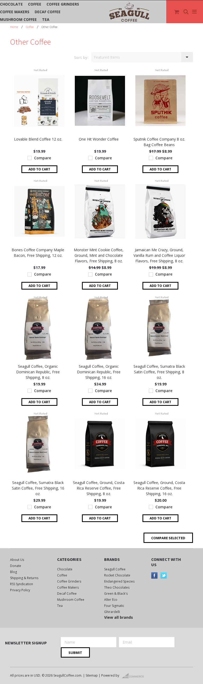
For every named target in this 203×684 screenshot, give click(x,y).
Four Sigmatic (114, 605)
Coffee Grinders (63, 4)
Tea (45, 19)
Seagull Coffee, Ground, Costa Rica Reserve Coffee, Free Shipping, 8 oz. (98, 488)
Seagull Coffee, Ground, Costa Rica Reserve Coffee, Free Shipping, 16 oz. (159, 488)
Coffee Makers (14, 11)
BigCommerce (134, 676)
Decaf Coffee (48, 11)
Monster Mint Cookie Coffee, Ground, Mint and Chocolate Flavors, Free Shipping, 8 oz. (98, 255)
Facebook (154, 575)
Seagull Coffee (115, 569)
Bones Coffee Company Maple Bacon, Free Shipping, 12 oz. (38, 252)
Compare (42, 157)
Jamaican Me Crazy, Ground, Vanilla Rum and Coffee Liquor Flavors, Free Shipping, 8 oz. (159, 255)
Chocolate (11, 4)
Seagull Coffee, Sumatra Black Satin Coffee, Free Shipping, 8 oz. (159, 372)
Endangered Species (119, 581)
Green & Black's (116, 593)
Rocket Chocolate (117, 575)
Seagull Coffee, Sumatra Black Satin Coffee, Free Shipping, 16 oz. (38, 488)
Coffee (34, 4)
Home (14, 27)
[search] (186, 12)
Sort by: (81, 57)
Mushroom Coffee (18, 19)
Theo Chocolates (117, 587)
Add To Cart (39, 169)
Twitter (163, 575)
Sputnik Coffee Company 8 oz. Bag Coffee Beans (159, 142)
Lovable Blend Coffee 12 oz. (38, 139)
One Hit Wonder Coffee (99, 139)
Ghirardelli (112, 611)
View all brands (118, 617)
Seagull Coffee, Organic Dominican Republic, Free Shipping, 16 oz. (99, 372)
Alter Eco (110, 599)
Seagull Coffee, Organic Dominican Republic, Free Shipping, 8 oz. (38, 372)
